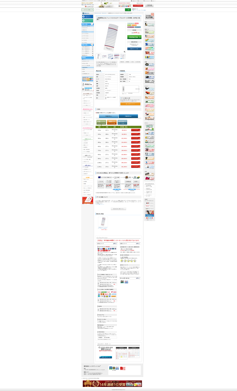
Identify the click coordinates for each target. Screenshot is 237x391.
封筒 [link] (84, 69)
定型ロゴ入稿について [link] (87, 121)
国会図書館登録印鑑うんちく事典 (149, 186)
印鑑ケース (134, 10)
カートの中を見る (138, 5)
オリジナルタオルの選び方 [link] (88, 130)
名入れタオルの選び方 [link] (87, 110)
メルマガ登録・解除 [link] (87, 159)
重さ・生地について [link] (87, 95)
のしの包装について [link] (87, 105)
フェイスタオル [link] (85, 33)
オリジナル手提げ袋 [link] (86, 65)
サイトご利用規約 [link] (87, 151)
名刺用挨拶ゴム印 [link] (86, 73)
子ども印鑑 (143, 10)
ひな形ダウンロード (131, 103)
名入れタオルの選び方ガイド (88, 16)
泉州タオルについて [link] (87, 103)
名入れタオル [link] (85, 27)
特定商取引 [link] (85, 147)
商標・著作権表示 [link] (87, 149)
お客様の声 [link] (85, 173)
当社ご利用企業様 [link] (87, 190)
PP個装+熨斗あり (128, 116)
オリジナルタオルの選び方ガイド (89, 21)
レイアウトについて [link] (87, 115)
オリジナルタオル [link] (84, 31)
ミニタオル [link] (85, 42)
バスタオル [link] (85, 40)
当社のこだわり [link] (86, 179)
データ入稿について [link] (87, 124)
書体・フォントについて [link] (88, 117)
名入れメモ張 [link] (85, 63)
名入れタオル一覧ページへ (118, 208)
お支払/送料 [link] (86, 142)
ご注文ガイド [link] (86, 140)
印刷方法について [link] (87, 100)
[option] (103, 223)
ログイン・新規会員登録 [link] (88, 157)
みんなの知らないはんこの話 (149, 195)
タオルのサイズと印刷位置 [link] (88, 98)
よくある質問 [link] (86, 167)
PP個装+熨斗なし (108, 116)
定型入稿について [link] (87, 119)
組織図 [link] (85, 183)
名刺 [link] (84, 71)
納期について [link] (86, 145)
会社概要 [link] (85, 181)
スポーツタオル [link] (85, 38)
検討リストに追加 (135, 48)
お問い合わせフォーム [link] (87, 171)
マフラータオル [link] (85, 35)
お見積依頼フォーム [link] (87, 169)
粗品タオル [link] (85, 29)
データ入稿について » (100, 204)
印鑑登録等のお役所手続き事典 (149, 189)
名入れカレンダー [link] (86, 61)
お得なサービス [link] (86, 161)
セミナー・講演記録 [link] (87, 194)
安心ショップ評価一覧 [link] (87, 188)
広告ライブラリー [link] (87, 192)
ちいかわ (139, 10)
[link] (88, 186)
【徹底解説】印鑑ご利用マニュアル (149, 192)
